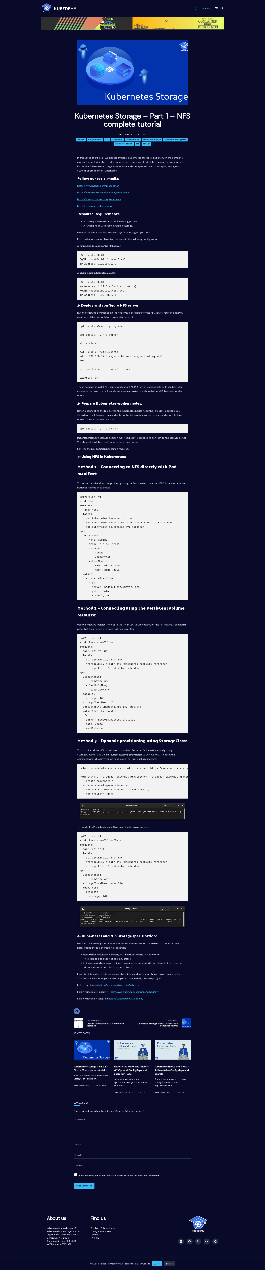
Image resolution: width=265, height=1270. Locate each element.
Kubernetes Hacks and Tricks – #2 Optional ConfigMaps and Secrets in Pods (131, 1070)
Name (78, 1144)
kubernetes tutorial (123, 144)
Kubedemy (65, 8)
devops (81, 139)
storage (146, 144)
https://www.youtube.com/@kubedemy (99, 199)
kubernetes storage (152, 139)
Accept (157, 1264)
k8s (107, 139)
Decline (169, 1264)
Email (78, 1155)
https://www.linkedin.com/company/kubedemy (103, 192)
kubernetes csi (133, 139)
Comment (81, 1119)
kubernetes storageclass (175, 139)
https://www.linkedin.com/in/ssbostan (98, 185)
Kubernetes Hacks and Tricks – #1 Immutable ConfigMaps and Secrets (172, 1070)
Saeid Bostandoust (126, 134)
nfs (137, 144)
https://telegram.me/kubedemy (94, 206)
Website (79, 1165)
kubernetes (118, 139)
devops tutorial (95, 139)
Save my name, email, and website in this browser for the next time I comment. (119, 1175)
